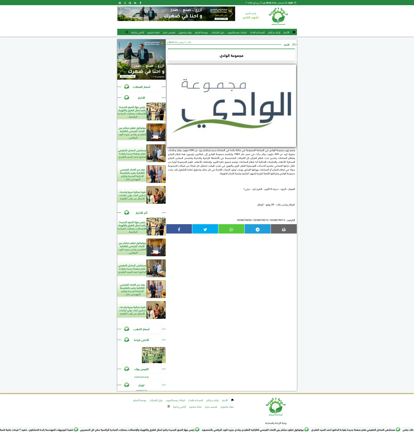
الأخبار (286, 32)
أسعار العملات (141, 86)
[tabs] (119, 2)
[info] (125, 2)
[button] (121, 13)
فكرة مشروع (153, 32)
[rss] (135, 2)
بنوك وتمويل (185, 32)
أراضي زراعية (137, 32)
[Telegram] (258, 229)
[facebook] (140, 2)
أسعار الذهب (141, 328)
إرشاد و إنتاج (274, 32)
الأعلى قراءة (141, 339)
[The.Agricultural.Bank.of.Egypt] (182, 13)
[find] (130, 2)
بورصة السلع (201, 32)
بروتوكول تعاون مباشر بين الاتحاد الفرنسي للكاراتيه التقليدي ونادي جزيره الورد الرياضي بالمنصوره (268, 429)
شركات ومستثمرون (237, 32)
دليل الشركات (217, 32)
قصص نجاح (169, 32)
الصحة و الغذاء (257, 32)
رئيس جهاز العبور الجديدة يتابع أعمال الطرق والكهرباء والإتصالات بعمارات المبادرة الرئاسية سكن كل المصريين (152, 429)
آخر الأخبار (141, 212)
